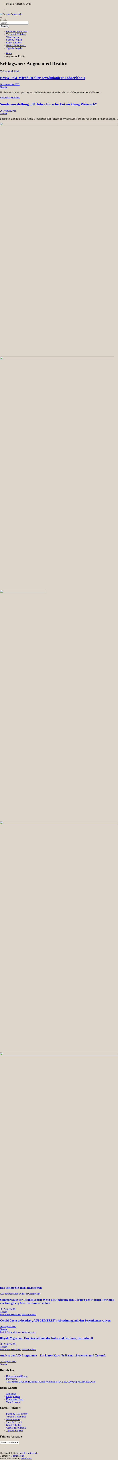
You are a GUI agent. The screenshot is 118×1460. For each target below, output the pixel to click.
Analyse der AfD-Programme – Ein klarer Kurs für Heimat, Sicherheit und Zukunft (53, 1355)
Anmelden (11, 1393)
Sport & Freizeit (14, 40)
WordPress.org (13, 1402)
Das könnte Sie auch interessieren (21, 1287)
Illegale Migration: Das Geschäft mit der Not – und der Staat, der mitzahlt (46, 1338)
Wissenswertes (13, 37)
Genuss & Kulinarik (16, 45)
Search (3, 19)
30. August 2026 (8, 1309)
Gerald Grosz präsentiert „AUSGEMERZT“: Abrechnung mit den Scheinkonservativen (55, 1320)
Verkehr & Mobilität (16, 34)
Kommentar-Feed (14, 1399)
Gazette (3, 87)
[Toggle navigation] (1, 17)
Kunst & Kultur (13, 42)
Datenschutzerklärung (16, 1376)
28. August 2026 (8, 1344)
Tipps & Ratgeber (14, 48)
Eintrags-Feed (13, 1396)
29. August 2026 (8, 1326)
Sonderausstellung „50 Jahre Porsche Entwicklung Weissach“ (48, 104)
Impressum (11, 1379)
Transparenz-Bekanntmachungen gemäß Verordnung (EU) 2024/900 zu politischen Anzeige (50, 1381)
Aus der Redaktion (9, 1293)
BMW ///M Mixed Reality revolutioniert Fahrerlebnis (42, 78)
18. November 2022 (10, 84)
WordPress (26, 1458)
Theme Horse (17, 1455)
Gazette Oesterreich (27, 1453)
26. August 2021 (8, 110)
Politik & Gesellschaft (16, 31)
